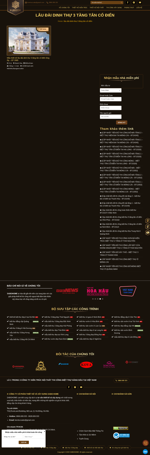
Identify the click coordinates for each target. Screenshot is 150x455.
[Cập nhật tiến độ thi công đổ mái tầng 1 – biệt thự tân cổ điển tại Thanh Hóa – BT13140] (120, 204)
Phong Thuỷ (129, 7)
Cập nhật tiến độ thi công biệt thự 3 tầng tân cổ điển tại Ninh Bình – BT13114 (121, 225)
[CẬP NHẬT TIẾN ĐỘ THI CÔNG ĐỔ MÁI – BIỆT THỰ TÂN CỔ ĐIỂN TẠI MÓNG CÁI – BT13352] (120, 169)
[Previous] (57, 291)
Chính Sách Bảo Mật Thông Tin (91, 431)
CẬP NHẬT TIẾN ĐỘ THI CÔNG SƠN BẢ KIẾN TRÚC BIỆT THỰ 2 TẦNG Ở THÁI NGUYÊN (119, 239)
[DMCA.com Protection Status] (120, 428)
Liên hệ (139, 7)
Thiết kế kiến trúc (79, 7)
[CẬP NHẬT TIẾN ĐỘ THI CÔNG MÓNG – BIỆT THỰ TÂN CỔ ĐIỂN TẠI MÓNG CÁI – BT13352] (120, 190)
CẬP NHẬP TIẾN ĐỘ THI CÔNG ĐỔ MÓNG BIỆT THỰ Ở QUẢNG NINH (120, 267)
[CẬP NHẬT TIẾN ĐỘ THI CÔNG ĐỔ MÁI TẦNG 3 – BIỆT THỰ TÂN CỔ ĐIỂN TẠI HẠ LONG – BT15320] (121, 148)
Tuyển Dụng (84, 439)
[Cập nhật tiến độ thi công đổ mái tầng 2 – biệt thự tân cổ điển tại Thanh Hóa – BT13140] (120, 197)
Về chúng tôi (64, 7)
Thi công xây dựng (114, 7)
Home (60, 21)
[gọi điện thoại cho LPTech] (145, 443)
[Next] (138, 291)
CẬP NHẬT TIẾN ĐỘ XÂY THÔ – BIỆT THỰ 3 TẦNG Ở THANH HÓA (119, 253)
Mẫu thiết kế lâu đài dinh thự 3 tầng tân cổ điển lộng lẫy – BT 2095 (28, 59)
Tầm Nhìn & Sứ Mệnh (87, 435)
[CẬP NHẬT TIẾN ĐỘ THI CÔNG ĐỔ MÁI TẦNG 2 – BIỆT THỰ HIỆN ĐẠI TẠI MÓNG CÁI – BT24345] (121, 134)
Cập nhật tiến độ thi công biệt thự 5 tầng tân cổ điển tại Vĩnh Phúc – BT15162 (121, 218)
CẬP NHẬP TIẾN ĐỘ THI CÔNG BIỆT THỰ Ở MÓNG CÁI (119, 260)
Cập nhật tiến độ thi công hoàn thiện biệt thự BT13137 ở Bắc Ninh (118, 211)
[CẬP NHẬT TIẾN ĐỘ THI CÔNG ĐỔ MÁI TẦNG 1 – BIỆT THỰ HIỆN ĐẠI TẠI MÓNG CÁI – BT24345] (121, 141)
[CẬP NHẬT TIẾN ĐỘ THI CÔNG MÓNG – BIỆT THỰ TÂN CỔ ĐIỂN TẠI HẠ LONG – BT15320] (120, 162)
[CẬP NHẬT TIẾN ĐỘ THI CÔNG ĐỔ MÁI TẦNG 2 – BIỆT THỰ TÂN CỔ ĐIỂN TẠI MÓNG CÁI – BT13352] (121, 176)
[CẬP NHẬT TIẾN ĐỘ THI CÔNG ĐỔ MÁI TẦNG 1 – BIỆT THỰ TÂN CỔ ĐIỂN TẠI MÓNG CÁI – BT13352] (121, 183)
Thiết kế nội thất (97, 7)
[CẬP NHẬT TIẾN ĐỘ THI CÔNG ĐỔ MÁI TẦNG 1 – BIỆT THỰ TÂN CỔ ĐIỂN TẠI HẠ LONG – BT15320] (121, 155)
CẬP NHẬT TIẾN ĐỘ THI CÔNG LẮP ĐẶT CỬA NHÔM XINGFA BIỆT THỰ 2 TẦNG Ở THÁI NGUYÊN (121, 246)
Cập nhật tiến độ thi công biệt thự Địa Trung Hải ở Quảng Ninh (120, 232)
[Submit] (121, 2)
